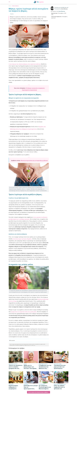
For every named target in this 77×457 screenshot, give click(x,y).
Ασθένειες (26, 384)
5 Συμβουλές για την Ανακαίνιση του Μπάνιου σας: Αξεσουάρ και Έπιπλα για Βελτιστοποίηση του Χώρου (45, 367)
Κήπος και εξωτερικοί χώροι (60, 384)
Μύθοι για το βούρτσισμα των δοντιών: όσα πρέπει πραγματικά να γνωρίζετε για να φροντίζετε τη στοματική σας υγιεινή (31, 367)
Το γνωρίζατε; (42, 384)
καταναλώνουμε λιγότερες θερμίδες (22, 238)
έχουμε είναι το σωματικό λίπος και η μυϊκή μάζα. (24, 311)
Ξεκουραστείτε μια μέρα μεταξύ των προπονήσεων (60, 367)
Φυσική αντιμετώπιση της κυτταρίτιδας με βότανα (34, 160)
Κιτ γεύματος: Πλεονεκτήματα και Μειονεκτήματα (45, 387)
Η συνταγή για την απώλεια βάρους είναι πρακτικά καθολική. (25, 64)
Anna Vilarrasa (64, 8)
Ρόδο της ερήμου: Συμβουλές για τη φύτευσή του (59, 387)
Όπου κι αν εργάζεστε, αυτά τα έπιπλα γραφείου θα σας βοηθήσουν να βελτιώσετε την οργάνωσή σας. (16, 367)
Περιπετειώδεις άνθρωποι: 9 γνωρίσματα (13, 387)
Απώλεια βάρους (15, 5)
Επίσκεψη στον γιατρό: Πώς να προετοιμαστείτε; (31, 387)
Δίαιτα (10, 5)
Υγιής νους (11, 384)
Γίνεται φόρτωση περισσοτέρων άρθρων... (38, 392)
